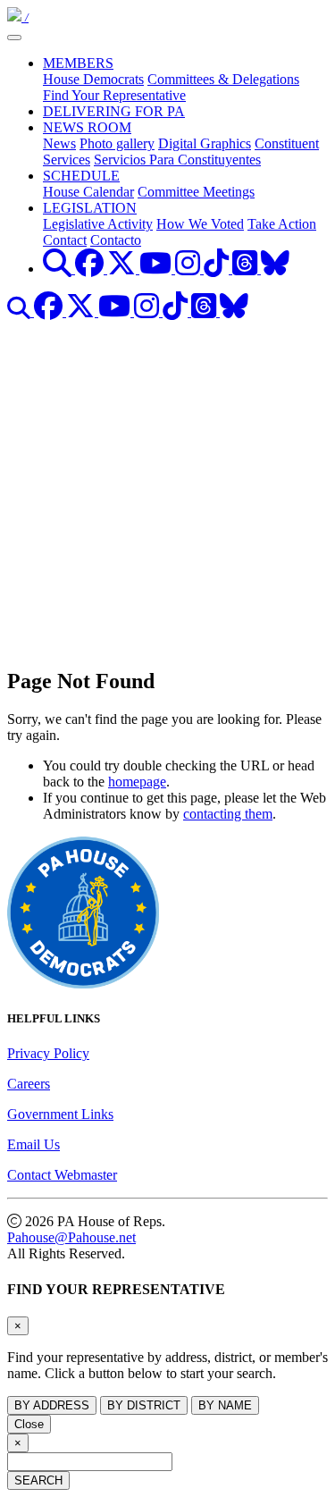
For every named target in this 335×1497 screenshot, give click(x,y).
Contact (65, 240)
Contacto (115, 240)
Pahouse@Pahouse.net (71, 1237)
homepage (137, 781)
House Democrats (93, 79)
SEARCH (38, 1480)
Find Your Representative (114, 95)
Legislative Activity (98, 223)
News (59, 143)
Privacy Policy (48, 1053)
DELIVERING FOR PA (114, 111)
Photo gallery (117, 143)
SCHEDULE (81, 175)
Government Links (60, 1114)
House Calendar (88, 191)
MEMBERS (78, 63)
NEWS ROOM (87, 127)
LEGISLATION (90, 207)
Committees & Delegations (223, 79)
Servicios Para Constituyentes (177, 159)
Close (29, 1424)
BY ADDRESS (51, 1405)
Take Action (281, 223)
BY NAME (225, 1405)
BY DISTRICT (143, 1405)
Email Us (33, 1144)
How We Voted (200, 223)
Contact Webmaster (62, 1174)
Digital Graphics (204, 143)
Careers (28, 1083)
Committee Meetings (196, 191)
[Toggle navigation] (14, 37)
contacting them (227, 813)
